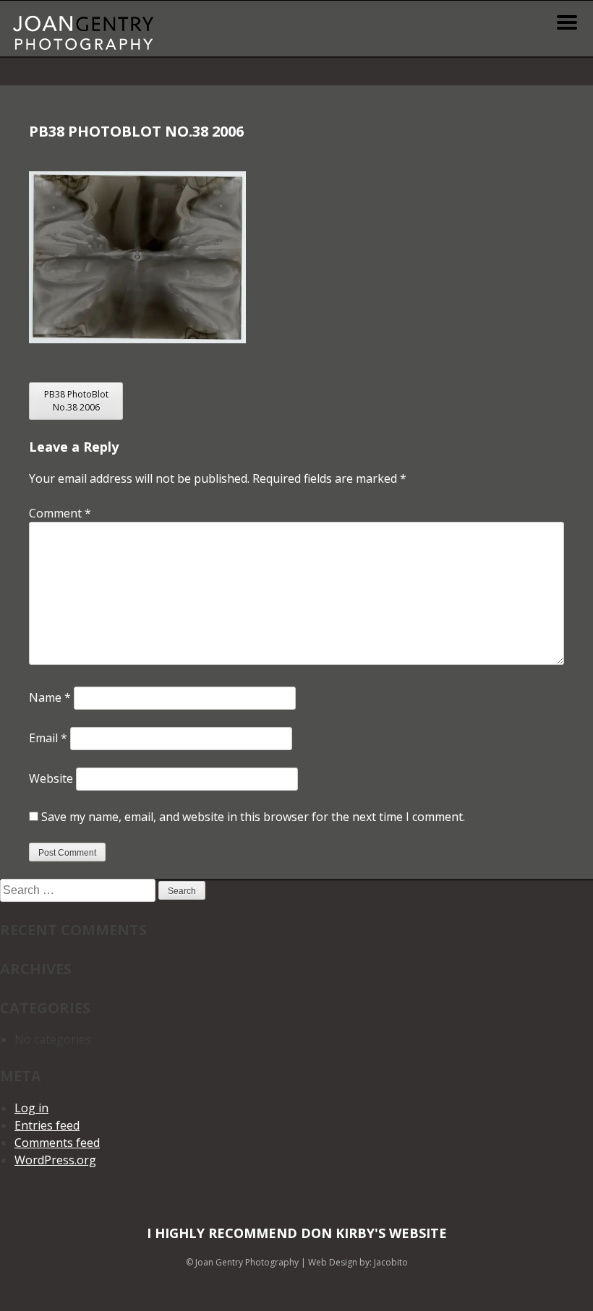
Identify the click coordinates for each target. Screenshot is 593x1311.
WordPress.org (55, 1160)
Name (50, 697)
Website (51, 778)
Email (48, 738)
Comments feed (57, 1143)
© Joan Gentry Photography (242, 1262)
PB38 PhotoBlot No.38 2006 (76, 400)
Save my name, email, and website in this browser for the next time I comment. (253, 817)
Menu (567, 22)
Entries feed (47, 1125)
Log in (31, 1108)
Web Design (332, 1262)
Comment (60, 513)
